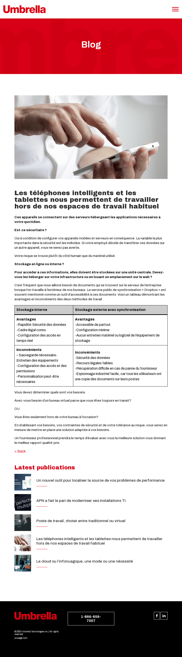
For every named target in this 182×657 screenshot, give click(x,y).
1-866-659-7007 (91, 619)
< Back (20, 451)
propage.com (20, 638)
